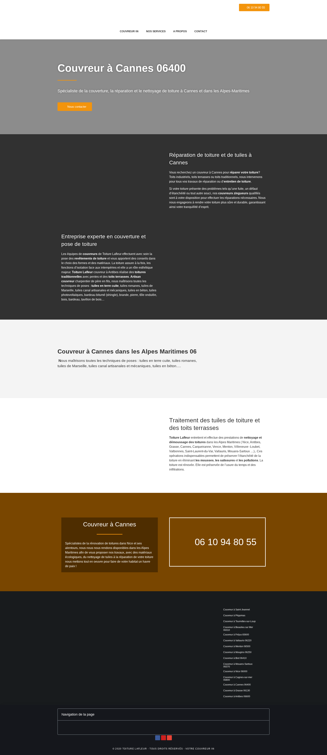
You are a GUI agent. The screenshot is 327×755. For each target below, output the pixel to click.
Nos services (156, 31)
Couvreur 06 (129, 31)
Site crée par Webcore (163, 743)
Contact (200, 31)
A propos (180, 31)
